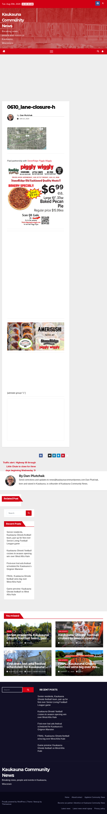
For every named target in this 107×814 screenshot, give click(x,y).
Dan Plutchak (26, 115)
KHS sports (63, 631)
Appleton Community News (95, 797)
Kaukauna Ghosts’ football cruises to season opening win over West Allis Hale (19, 553)
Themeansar (6, 804)
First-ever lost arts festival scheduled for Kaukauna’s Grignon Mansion (19, 566)
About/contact (77, 797)
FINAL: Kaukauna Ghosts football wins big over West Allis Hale (19, 579)
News (9, 631)
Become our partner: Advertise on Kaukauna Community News (81, 803)
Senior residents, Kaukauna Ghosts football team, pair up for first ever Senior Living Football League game (19, 538)
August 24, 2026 (16, 643)
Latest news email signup (82, 809)
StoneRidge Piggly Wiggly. (39, 161)
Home (67, 797)
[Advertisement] (35, 81)
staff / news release (36, 671)
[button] (98, 51)
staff (29, 643)
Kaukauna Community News (13, 20)
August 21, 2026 (67, 643)
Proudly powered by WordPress (14, 802)
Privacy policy (99, 809)
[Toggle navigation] (51, 51)
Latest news (65, 809)
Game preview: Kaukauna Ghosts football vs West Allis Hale (19, 592)
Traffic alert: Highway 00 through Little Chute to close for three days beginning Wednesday (19, 466)
